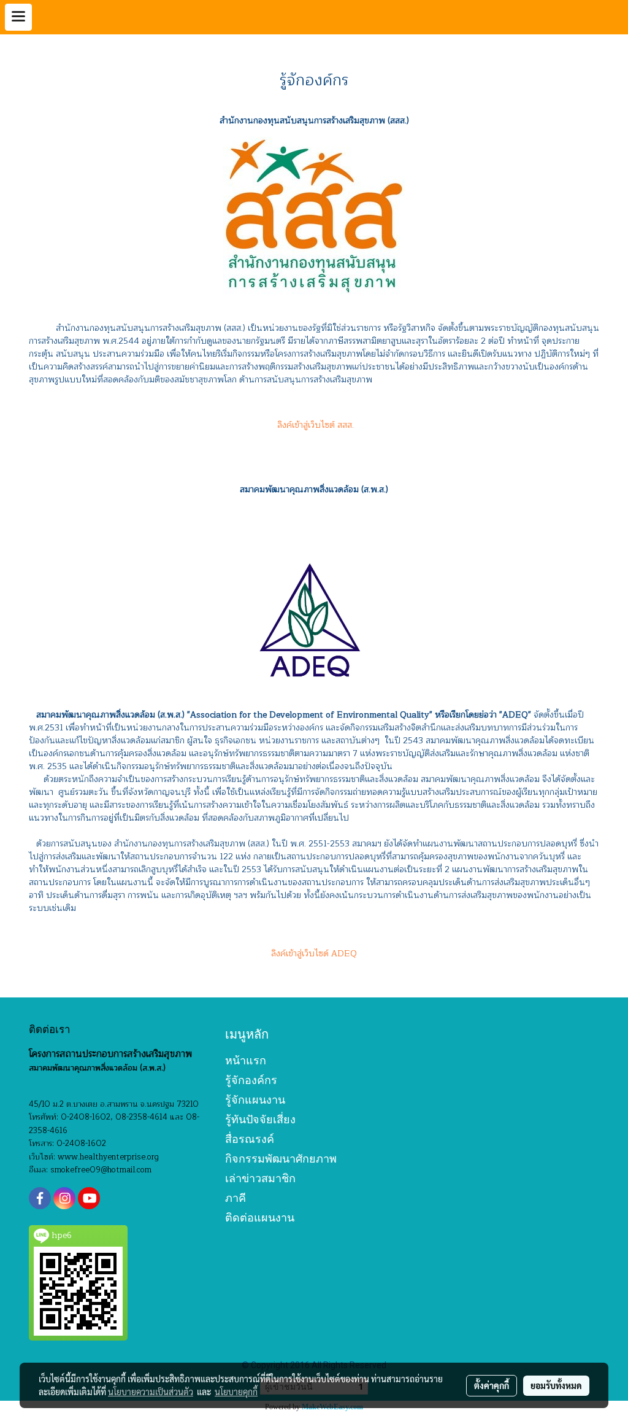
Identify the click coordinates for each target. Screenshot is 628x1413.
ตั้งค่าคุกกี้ (491, 1385)
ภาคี (235, 1197)
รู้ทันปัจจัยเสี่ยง (260, 1119)
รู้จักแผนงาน (255, 1099)
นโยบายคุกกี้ (236, 1391)
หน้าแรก (245, 1060)
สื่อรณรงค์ (249, 1138)
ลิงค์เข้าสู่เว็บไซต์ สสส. (314, 425)
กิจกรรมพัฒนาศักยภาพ (281, 1158)
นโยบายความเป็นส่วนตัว (150, 1391)
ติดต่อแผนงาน (259, 1217)
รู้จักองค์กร (251, 1080)
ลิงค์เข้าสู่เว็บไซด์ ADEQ (314, 954)
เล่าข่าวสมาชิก (260, 1178)
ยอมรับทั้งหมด (556, 1385)
